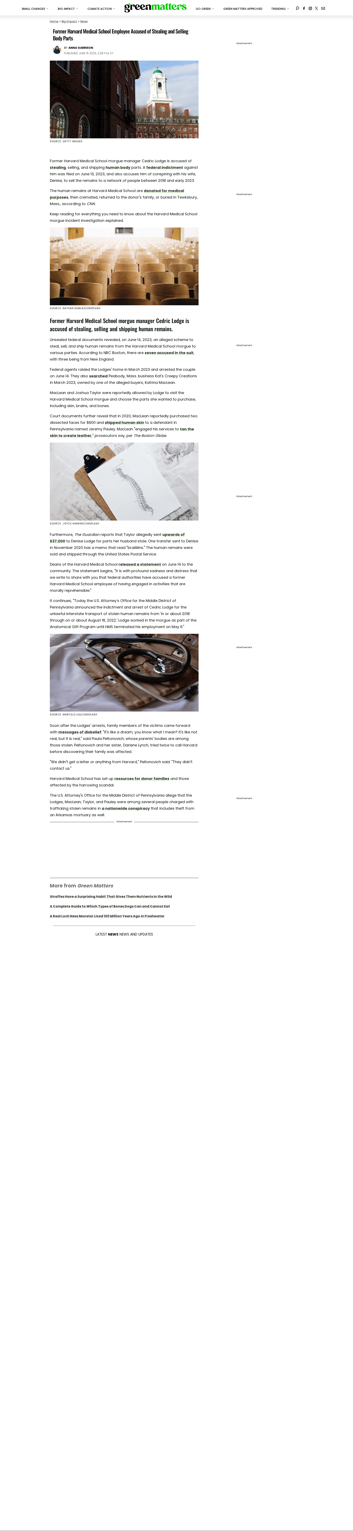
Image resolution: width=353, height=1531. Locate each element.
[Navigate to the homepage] (155, 7)
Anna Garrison (80, 48)
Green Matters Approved (242, 9)
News (84, 21)
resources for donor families (141, 778)
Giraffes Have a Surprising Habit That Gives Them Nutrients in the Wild (111, 896)
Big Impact (69, 21)
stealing (58, 167)
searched (98, 376)
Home (54, 21)
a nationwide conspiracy (126, 808)
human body (118, 167)
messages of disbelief (79, 732)
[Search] (297, 7)
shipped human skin (124, 422)
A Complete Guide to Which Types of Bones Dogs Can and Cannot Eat (110, 906)
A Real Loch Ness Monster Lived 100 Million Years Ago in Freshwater (107, 916)
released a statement (139, 564)
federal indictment (164, 167)
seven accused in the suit (169, 352)
